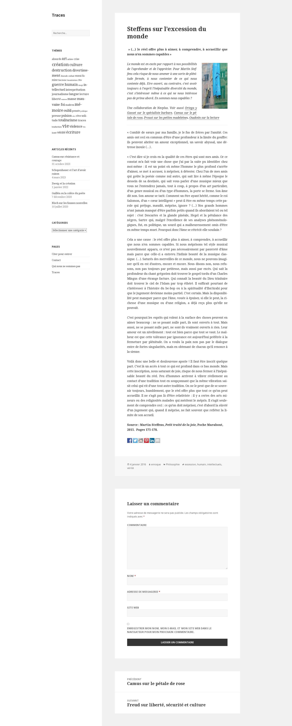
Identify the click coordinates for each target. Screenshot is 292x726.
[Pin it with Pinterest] (146, 440)
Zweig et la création (63, 183)
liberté (56, 99)
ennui (78, 75)
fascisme (62, 80)
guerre (58, 84)
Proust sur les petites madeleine (165, 118)
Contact (56, 260)
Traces (58, 15)
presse (56, 115)
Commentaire (136, 525)
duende (64, 76)
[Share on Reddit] (140, 440)
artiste (70, 59)
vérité (61, 132)
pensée (76, 110)
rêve (78, 115)
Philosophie (173, 464)
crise (76, 59)
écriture (73, 132)
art (64, 58)
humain (71, 84)
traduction (57, 126)
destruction (62, 70)
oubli (67, 110)
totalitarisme (67, 120)
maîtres (69, 105)
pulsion (66, 116)
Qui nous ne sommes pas (66, 266)
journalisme (60, 94)
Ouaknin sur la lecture (204, 118)
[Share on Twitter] (135, 440)
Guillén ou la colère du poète (68, 193)
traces (82, 120)
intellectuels (214, 464)
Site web (133, 607)
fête (80, 80)
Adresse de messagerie (143, 591)
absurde (56, 59)
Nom (131, 576)
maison (64, 99)
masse (72, 99)
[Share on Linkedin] (152, 440)
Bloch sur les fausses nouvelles (69, 203)
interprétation (75, 89)
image (80, 85)
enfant (71, 76)
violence (76, 126)
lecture (84, 94)
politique (83, 111)
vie (65, 126)
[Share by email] (157, 440)
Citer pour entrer (62, 254)
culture (76, 64)
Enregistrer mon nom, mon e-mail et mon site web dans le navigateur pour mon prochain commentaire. (169, 630)
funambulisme (72, 80)
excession (190, 464)
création (60, 64)
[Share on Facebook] (129, 440)
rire (73, 116)
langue (74, 94)
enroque (156, 464)
